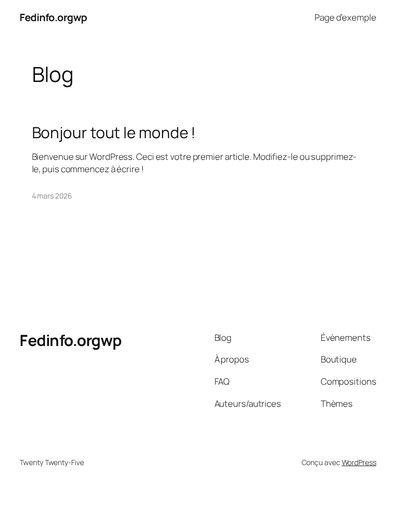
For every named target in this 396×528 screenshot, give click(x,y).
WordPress (359, 462)
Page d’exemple (345, 17)
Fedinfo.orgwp (53, 17)
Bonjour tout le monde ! (114, 132)
